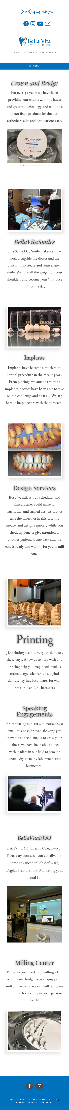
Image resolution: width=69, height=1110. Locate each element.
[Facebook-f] (29, 1086)
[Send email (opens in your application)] (47, 23)
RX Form (20, 1103)
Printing (34, 640)
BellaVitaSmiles (34, 242)
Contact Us (47, 1103)
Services (32, 1103)
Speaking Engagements (34, 711)
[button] (10, 146)
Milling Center (34, 962)
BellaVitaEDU (34, 838)
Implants (34, 358)
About (21, 1099)
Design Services (34, 488)
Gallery (53, 1099)
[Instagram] (39, 1086)
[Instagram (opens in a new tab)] (33, 23)
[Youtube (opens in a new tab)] (41, 23)
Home (12, 1099)
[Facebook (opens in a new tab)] (26, 23)
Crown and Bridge (34, 83)
